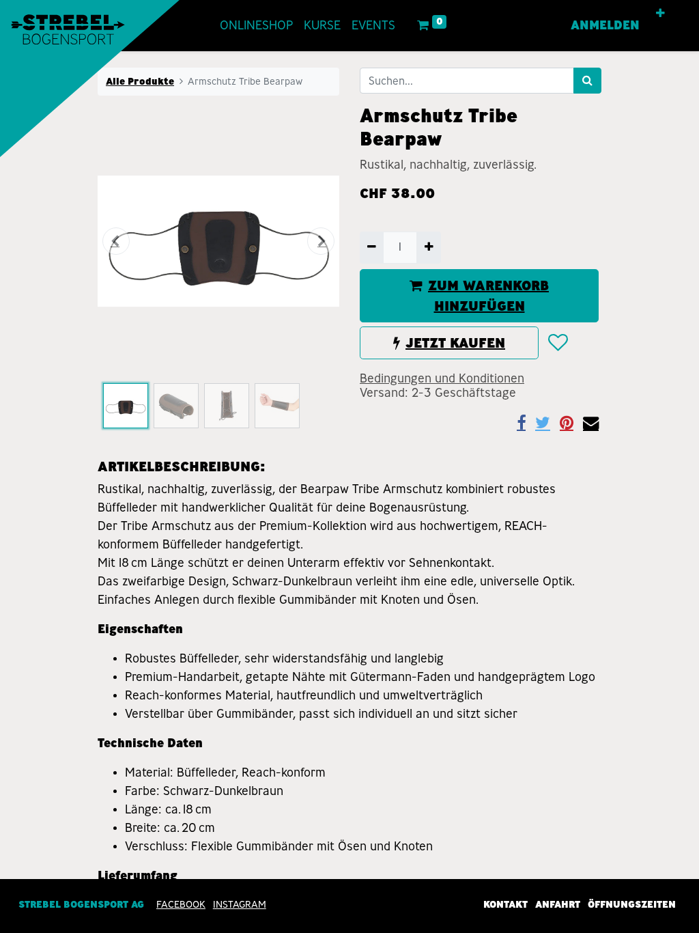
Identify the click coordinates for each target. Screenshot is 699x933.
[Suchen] (587, 81)
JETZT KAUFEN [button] (455, 343)
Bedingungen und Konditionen (442, 378)
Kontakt (505, 904)
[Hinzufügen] (428, 247)
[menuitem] (256, 25)
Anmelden (605, 25)
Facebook (180, 904)
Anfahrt (557, 904)
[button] (660, 13)
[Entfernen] (372, 247)
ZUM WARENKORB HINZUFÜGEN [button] (488, 295)
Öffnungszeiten (632, 904)
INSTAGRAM (239, 904)
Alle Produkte (140, 81)
